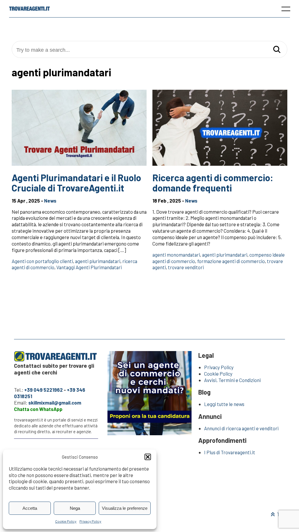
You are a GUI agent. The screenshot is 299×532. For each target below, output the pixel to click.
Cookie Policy (66, 521)
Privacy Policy (90, 521)
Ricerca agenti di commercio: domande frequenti (212, 182)
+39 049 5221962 (43, 390)
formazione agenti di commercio (231, 261)
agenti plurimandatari (97, 261)
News (50, 200)
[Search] (276, 50)
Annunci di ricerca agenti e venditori (241, 428)
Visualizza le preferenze (124, 508)
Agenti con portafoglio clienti (42, 261)
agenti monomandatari (176, 255)
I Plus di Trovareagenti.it (229, 452)
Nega (75, 508)
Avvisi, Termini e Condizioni (232, 380)
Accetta (29, 508)
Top (280, 514)
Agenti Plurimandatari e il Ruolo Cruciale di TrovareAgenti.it (76, 182)
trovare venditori (186, 267)
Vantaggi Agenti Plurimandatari (89, 267)
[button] (148, 457)
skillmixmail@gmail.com (54, 402)
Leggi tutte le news (224, 404)
